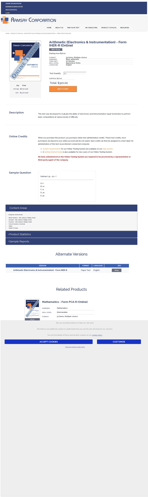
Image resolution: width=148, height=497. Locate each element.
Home (49, 28)
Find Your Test (73, 28)
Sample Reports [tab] (19, 241)
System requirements (51, 149)
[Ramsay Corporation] (28, 24)
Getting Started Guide (53, 152)
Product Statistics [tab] (20, 234)
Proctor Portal (11, 9)
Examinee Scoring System (14, 6)
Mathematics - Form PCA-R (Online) (65, 301)
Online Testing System (13, 3)
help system (108, 149)
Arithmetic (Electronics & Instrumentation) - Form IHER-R (40, 270)
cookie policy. (97, 335)
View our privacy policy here (75, 347)
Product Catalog (108, 28)
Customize (119, 342)
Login (7, 12)
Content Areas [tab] (18, 207)
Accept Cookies (49, 342)
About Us (59, 28)
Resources (124, 28)
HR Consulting (91, 28)
